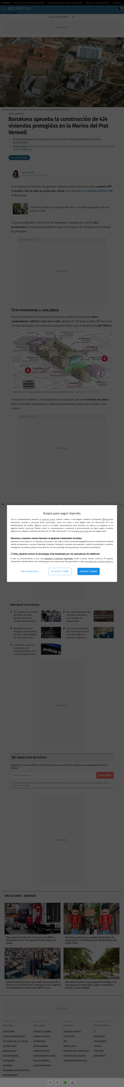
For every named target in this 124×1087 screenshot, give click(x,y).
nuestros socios (48, 519)
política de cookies (82, 531)
